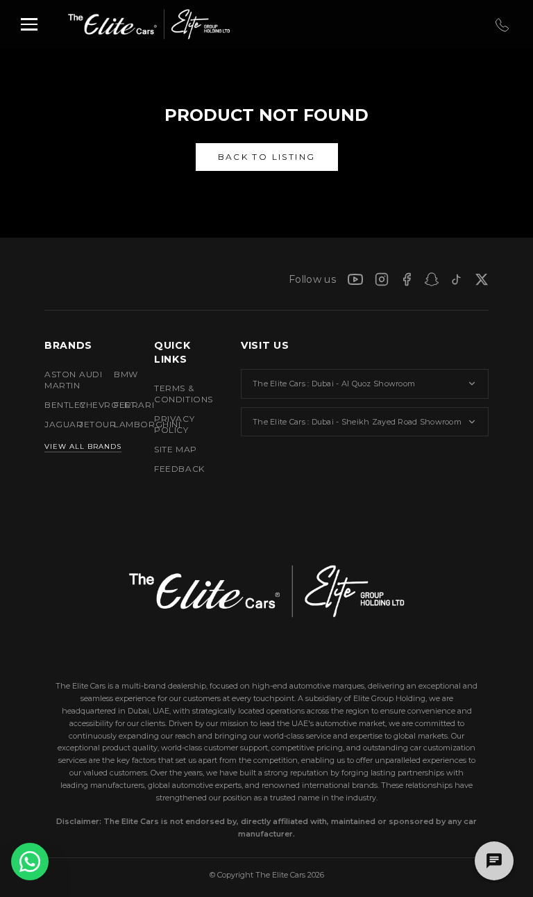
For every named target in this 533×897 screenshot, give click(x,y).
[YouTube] (355, 279)
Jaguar (50, 424)
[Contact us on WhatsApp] (30, 861)
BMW (120, 374)
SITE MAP (175, 449)
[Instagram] (382, 279)
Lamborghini (120, 424)
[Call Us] (501, 24)
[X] (482, 279)
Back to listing (267, 156)
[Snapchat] (432, 279)
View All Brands (82, 446)
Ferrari (120, 405)
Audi (85, 374)
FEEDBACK (179, 468)
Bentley (50, 405)
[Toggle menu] (29, 24)
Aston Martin (50, 379)
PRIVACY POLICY (174, 424)
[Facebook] (407, 279)
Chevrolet (85, 405)
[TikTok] (457, 279)
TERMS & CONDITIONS (183, 393)
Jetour (85, 424)
